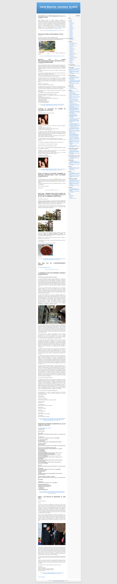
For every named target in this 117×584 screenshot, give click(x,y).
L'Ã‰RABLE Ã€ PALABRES (74, 119)
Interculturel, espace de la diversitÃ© (75, 80)
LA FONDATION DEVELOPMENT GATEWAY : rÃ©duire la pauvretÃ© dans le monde (74, 121)
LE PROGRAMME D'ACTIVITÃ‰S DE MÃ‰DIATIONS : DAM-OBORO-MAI (74, 129)
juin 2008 (71, 34)
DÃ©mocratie (62, 104)
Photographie (72, 59)
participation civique (49, 104)
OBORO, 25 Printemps (73, 133)
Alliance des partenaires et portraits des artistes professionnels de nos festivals (74, 97)
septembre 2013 (72, 23)
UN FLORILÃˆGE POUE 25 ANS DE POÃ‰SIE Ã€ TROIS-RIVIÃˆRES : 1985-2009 (74, 72)
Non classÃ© (51, 269)
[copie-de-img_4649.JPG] (45, 231)
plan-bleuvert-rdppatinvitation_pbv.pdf (44, 267)
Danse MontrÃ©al (72, 79)
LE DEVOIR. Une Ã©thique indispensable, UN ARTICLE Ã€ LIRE (74, 124)
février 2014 (71, 22)
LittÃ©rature (47, 169)
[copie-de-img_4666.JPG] (45, 255)
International (43, 105)
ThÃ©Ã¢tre (58, 169)
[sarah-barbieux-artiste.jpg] (43, 124)
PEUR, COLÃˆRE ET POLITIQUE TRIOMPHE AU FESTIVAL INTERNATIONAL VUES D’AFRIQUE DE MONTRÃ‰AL (52, 175)
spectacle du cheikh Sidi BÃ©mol (74, 137)
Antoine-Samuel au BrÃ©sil (73, 98)
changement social (56, 104)
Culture (44, 104)
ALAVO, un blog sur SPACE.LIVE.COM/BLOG (72, 93)
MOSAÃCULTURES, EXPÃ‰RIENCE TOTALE (50, 34)
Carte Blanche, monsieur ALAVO (58, 7)
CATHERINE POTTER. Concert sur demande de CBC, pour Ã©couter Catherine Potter (74, 78)
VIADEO (71, 144)
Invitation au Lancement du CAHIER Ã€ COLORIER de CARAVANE (52, 109)
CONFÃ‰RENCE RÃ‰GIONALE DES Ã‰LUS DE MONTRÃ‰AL (74, 108)
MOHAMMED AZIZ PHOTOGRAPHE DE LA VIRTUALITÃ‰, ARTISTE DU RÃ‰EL (74, 69)
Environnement (46, 30)
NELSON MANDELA (72, 132)
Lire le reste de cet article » (57, 28)
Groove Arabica (72, 117)
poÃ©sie (49, 259)
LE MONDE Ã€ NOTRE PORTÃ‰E (75, 125)
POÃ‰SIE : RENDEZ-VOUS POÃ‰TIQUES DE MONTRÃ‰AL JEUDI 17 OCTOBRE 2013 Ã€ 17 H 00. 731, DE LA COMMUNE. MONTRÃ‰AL (52, 195)
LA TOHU (71, 122)
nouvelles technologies (57, 418)
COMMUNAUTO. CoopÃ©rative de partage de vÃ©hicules (74, 107)
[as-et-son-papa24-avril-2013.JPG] (52, 544)
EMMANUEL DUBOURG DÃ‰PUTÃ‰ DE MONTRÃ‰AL (73, 115)
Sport (70, 62)
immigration (52, 491)
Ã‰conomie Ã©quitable (48, 420)
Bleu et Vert (56, 30)
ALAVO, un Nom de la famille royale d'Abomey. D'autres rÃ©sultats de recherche (74, 95)
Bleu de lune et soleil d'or (73, 76)
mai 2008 (71, 35)
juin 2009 (71, 30)
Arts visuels (55, 105)
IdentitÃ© (54, 169)
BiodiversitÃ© (52, 30)
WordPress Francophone (73, 198)
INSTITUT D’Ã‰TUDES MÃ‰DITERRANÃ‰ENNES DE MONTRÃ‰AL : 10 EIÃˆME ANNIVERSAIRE (52, 61)
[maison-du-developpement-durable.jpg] (52, 323)
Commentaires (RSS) (61, 581)
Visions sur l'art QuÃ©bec (73, 145)
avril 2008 (71, 36)
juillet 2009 (71, 29)
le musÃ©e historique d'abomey (74, 127)
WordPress (71, 197)
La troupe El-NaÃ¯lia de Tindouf (74, 123)
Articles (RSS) (55, 581)
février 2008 (71, 37)
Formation (71, 50)
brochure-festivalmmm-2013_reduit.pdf (44, 428)
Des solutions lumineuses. (73, 88)
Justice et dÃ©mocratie (49, 105)
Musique (51, 169)
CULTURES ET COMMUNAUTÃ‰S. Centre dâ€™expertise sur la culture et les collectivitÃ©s (74, 112)
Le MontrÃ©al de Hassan (73, 126)
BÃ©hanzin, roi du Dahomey (74, 100)
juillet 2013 (71, 24)
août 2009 (71, 28)
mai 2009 (71, 31)
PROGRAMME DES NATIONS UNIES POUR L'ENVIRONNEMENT (74, 134)
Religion (71, 61)
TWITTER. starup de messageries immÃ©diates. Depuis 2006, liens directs (74, 139)
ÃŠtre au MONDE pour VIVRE (74, 99)
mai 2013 (71, 25)
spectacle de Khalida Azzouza (74, 136)
